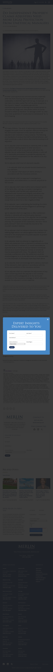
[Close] (48, 319)
